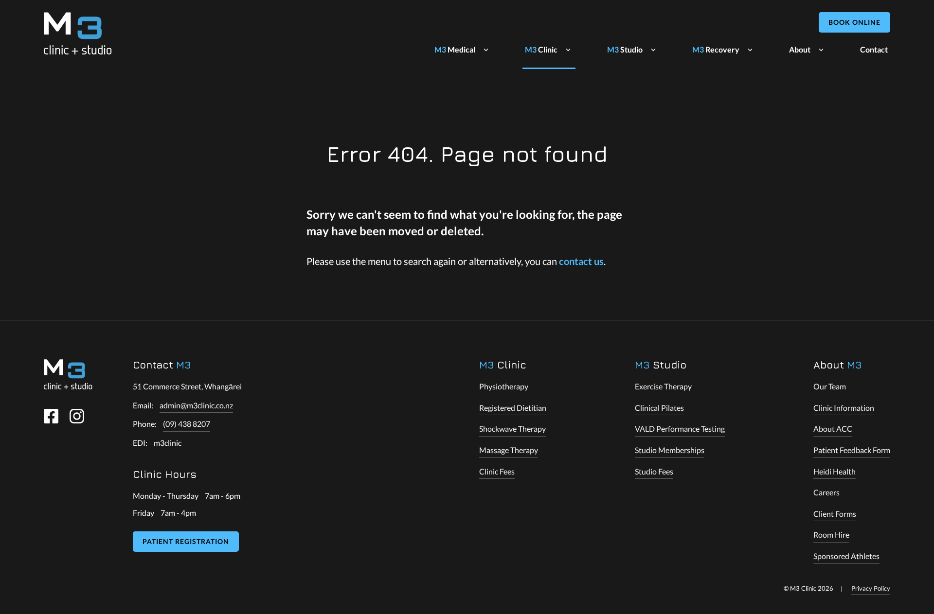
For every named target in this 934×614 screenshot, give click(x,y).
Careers (826, 492)
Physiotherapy (503, 386)
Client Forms (834, 513)
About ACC (832, 428)
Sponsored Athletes (846, 556)
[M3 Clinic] (68, 374)
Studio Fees (654, 471)
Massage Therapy (508, 450)
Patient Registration (186, 541)
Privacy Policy (870, 588)
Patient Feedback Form (851, 450)
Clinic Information (843, 407)
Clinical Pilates (659, 407)
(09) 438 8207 (186, 423)
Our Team (829, 386)
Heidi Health (834, 471)
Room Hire (831, 534)
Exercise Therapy (663, 386)
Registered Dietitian (512, 407)
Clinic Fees (497, 471)
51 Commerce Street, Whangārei (187, 386)
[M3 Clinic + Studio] (78, 33)
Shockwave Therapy (512, 428)
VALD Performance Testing (680, 428)
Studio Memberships (669, 450)
